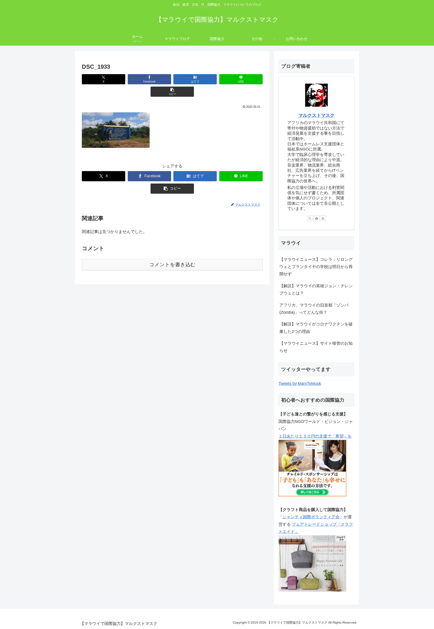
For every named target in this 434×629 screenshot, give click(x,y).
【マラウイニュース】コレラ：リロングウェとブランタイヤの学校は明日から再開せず (316, 266)
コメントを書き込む (172, 264)
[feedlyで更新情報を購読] (316, 218)
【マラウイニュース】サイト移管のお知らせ (316, 347)
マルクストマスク (316, 115)
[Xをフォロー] (310, 218)
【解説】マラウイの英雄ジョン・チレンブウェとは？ (316, 289)
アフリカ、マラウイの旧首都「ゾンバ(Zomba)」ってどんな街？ (314, 309)
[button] (172, 92)
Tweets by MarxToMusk (299, 383)
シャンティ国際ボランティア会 (311, 517)
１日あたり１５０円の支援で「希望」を (315, 436)
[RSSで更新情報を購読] (323, 218)
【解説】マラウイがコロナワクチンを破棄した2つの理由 (316, 328)
